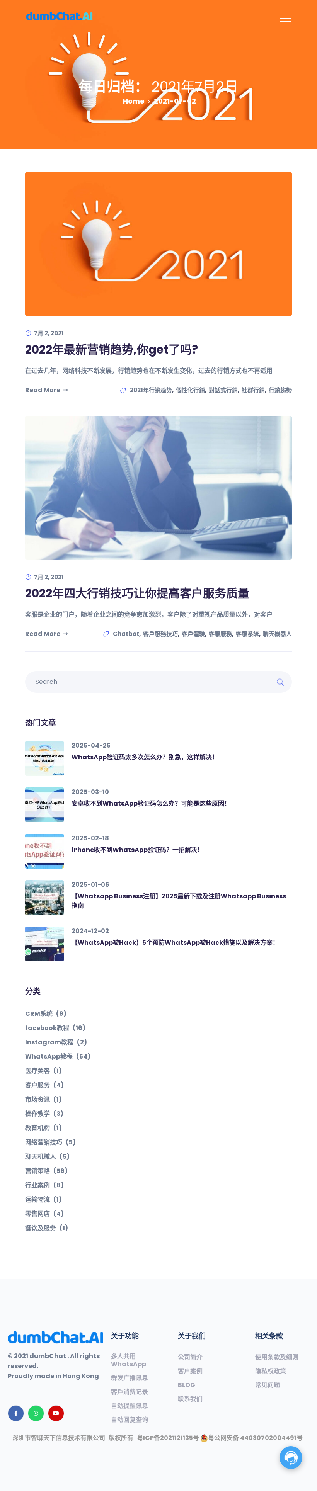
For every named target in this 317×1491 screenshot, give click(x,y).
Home (134, 101)
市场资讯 (43, 1099)
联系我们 (190, 1399)
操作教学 (44, 1114)
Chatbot (126, 634)
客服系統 (247, 634)
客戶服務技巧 (160, 634)
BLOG (186, 1385)
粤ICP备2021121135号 (168, 1437)
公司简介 (190, 1357)
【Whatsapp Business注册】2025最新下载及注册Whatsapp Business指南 (179, 901)
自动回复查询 (129, 1420)
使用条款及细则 (276, 1357)
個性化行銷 (190, 390)
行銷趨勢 (280, 390)
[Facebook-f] (16, 1413)
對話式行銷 (223, 390)
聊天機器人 (277, 634)
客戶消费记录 (129, 1392)
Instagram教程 (56, 1042)
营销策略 (46, 1171)
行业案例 (44, 1185)
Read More (42, 390)
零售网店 (44, 1214)
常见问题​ (267, 1385)
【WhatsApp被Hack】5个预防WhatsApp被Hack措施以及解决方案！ (175, 942)
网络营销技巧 (50, 1142)
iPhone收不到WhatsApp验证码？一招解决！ (137, 849)
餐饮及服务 (46, 1228)
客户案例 (190, 1371)
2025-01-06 (90, 884)
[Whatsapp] (36, 1413)
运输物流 (43, 1199)
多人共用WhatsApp (128, 1360)
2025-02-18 (90, 838)
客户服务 (44, 1085)
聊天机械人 (47, 1157)
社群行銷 (253, 390)
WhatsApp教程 (57, 1056)
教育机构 (43, 1128)
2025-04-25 (91, 745)
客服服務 (220, 634)
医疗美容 (43, 1071)
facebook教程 (55, 1028)
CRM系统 (45, 1014)
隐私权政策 (270, 1371)
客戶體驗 (193, 634)
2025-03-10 (90, 791)
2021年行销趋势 (151, 390)
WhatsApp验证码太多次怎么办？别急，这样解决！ (145, 757)
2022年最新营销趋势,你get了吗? (111, 349)
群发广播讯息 (129, 1378)
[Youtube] (56, 1413)
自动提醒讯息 (129, 1406)
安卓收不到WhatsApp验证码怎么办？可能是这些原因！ (151, 803)
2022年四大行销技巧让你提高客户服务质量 (137, 593)
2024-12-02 (90, 931)
